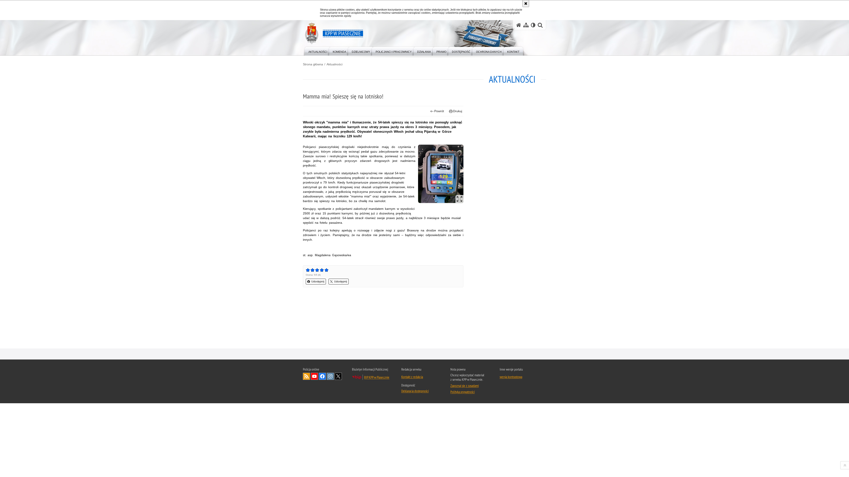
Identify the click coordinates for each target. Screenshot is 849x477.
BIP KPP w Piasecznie (376, 377)
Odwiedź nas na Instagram (330, 376)
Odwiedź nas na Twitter (338, 376)
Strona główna (313, 64)
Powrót (439, 111)
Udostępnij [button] (317, 281)
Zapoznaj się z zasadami (464, 385)
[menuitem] (318, 51)
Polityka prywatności (462, 392)
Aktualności (334, 64)
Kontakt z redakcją (412, 377)
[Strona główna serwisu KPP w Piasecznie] (518, 25)
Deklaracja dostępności (415, 391)
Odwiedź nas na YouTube (314, 376)
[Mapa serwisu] (526, 25)
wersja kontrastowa (511, 377)
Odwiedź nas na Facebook (322, 376)
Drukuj (457, 111)
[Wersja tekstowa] (533, 25)
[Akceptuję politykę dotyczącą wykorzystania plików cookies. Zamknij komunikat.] (525, 3)
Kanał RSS (306, 376)
